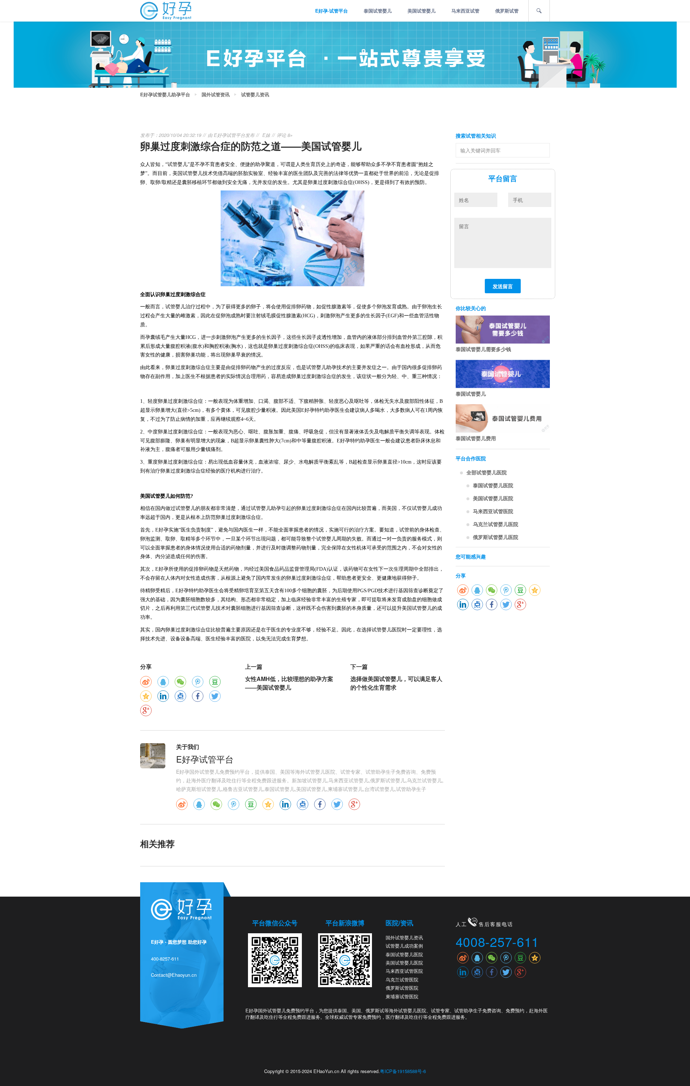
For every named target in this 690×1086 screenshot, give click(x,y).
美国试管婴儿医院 (493, 498)
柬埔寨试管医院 (402, 996)
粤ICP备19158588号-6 (403, 1071)
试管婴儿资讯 (255, 94)
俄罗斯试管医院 (402, 987)
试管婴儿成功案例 (404, 945)
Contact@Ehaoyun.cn (174, 974)
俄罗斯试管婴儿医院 (495, 536)
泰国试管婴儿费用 (476, 438)
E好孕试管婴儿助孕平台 (165, 94)
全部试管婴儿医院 (486, 472)
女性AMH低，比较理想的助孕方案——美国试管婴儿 (289, 683)
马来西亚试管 (465, 10)
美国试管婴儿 (422, 10)
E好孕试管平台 (229, 135)
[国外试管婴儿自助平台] (165, 10)
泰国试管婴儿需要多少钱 (483, 349)
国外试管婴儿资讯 (404, 937)
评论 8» (285, 135)
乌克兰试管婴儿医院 (495, 524)
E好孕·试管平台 (331, 10)
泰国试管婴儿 (378, 10)
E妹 (266, 135)
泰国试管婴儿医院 (493, 485)
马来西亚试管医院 (493, 511)
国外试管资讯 (216, 94)
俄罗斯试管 (507, 10)
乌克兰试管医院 (402, 979)
